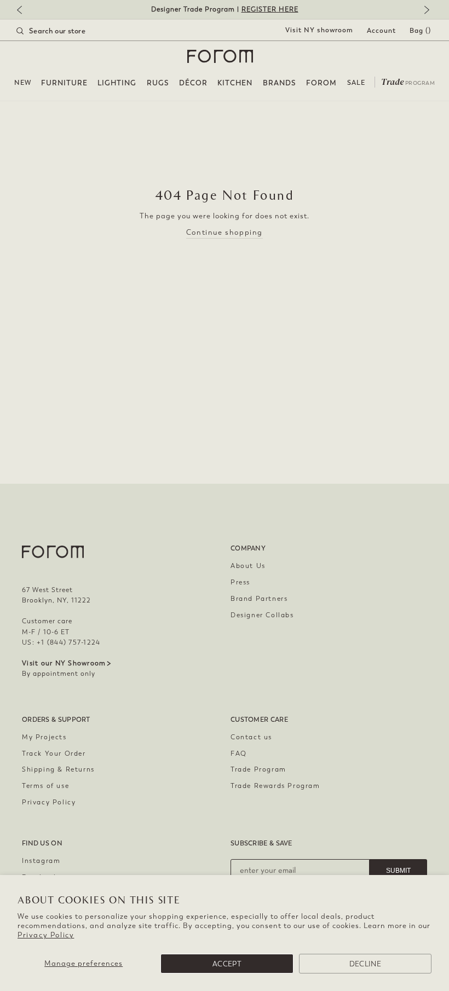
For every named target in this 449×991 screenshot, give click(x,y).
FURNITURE (64, 83)
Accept (226, 964)
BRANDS (279, 83)
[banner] (224, 9)
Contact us (251, 737)
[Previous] (25, 10)
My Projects (44, 737)
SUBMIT (398, 870)
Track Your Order (54, 753)
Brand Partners (259, 598)
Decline (365, 964)
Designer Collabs (262, 615)
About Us (248, 566)
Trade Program (258, 769)
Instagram (41, 861)
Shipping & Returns (58, 769)
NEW (22, 82)
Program (408, 81)
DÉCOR (193, 83)
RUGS (158, 83)
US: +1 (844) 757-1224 (61, 642)
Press (240, 582)
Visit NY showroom (319, 30)
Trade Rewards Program (275, 786)
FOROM (321, 83)
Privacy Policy (46, 935)
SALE (356, 82)
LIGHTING (116, 83)
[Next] (424, 10)
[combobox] (64, 30)
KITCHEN (234, 83)
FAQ (239, 753)
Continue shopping (224, 232)
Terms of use (45, 786)
